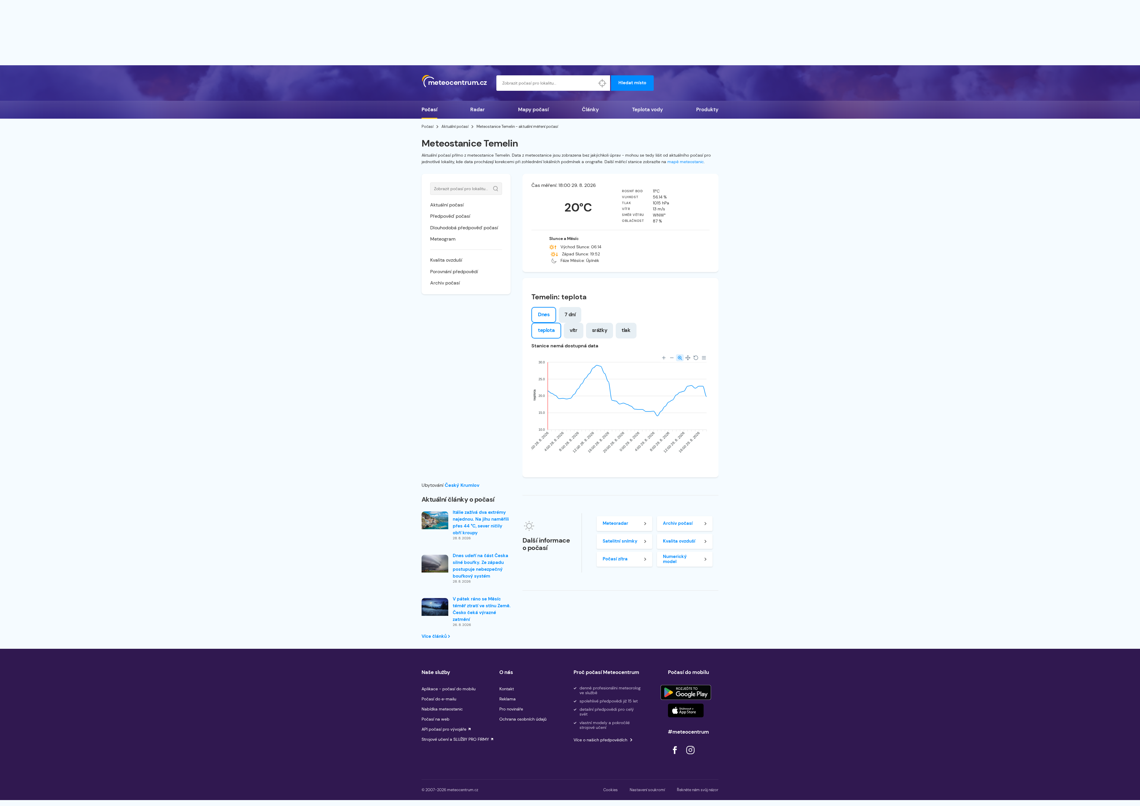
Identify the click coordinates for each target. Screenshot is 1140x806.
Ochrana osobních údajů (523, 719)
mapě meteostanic (685, 161)
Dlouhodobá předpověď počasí (464, 228)
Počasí (429, 109)
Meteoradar (615, 523)
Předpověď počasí (450, 216)
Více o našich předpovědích (600, 740)
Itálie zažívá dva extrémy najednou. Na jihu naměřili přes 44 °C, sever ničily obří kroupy (481, 522)
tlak (626, 330)
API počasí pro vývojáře (444, 729)
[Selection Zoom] (680, 357)
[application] (620, 408)
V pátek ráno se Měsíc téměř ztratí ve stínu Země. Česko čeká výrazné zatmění (482, 609)
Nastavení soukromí (647, 789)
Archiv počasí (445, 283)
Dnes (544, 314)
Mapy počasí (533, 109)
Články (590, 109)
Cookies (610, 789)
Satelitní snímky (620, 541)
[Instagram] (690, 756)
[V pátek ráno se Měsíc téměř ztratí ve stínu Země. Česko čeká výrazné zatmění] (435, 607)
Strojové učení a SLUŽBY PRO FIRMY (455, 739)
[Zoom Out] (672, 357)
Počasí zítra (615, 559)
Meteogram (442, 239)
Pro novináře (511, 709)
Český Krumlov (462, 485)
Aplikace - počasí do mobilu (449, 688)
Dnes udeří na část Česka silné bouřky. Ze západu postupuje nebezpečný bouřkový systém (480, 566)
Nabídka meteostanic (442, 709)
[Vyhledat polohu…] (602, 83)
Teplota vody (647, 109)
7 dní (570, 314)
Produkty (707, 109)
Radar (477, 109)
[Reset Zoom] (696, 357)
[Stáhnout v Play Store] (686, 692)
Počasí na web (435, 719)
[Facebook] (675, 756)
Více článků (435, 636)
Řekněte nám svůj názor (697, 789)
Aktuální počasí (454, 126)
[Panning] (688, 357)
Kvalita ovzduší (446, 260)
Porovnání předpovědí (454, 271)
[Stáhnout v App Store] (686, 710)
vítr (573, 330)
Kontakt (506, 688)
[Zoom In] (664, 357)
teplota (546, 330)
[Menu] (704, 357)
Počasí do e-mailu (439, 699)
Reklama (507, 699)
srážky (599, 330)
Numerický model (675, 559)
